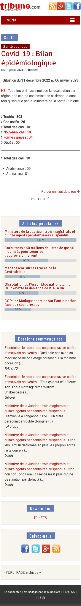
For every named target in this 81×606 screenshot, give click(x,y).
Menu (11, 20)
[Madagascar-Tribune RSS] (56, 552)
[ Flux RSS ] (40, 517)
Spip (43, 597)
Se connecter (12, 592)
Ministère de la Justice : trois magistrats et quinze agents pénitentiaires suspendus (40, 233)
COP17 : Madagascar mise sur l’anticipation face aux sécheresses (40, 302)
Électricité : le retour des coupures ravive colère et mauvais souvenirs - (40, 358)
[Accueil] (20, 10)
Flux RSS (69, 592)
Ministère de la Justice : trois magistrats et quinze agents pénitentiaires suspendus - (37, 416)
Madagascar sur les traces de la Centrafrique (30, 270)
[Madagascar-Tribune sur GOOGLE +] (46, 552)
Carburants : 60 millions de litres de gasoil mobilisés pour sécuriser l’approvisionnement (39, 251)
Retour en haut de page (59, 192)
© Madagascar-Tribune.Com (42, 592)
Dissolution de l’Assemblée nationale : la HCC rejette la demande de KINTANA (37, 286)
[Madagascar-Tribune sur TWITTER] (35, 552)
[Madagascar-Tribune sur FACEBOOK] (25, 552)
